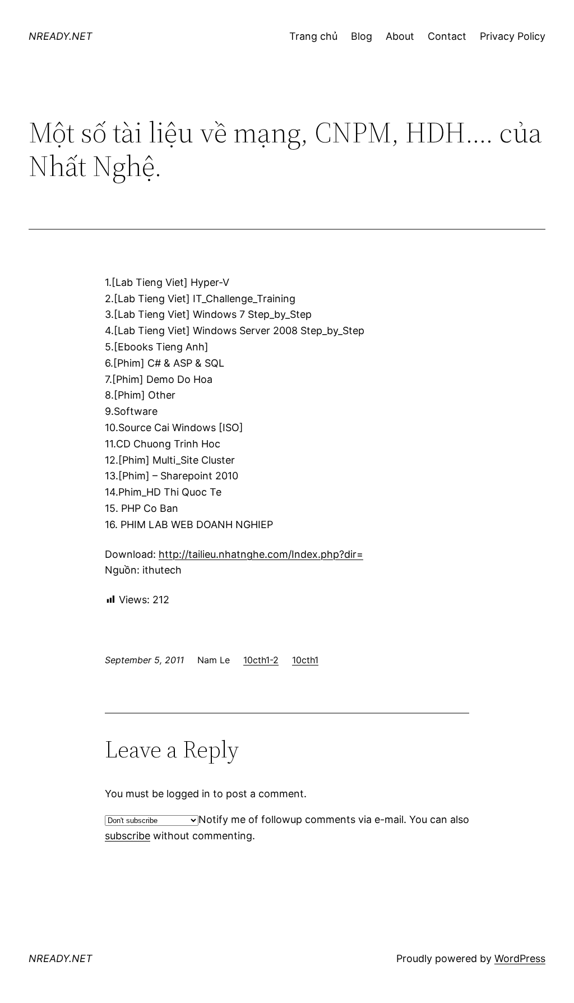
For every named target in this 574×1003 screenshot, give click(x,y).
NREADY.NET (60, 36)
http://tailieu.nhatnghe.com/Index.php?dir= (261, 554)
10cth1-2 (261, 659)
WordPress (519, 958)
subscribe (127, 836)
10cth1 (305, 659)
